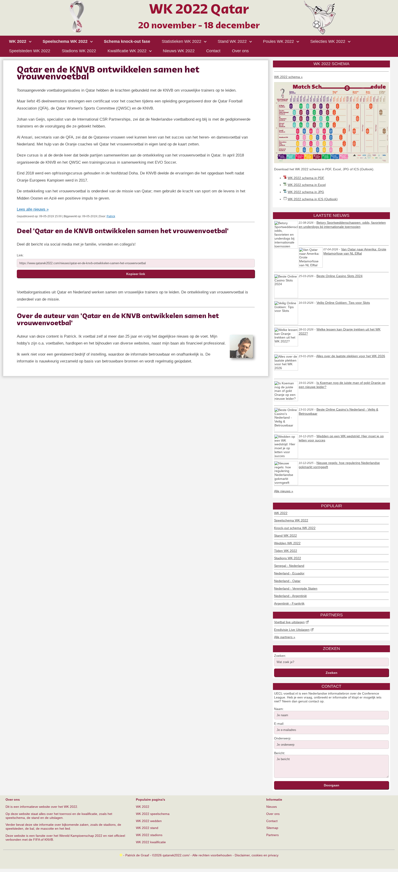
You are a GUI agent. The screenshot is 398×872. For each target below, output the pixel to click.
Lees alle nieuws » (33, 209)
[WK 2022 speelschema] (331, 162)
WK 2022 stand (147, 828)
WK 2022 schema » (288, 77)
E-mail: (279, 723)
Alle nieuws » (283, 491)
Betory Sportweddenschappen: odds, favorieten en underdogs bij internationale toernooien (342, 225)
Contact (272, 821)
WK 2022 (280, 513)
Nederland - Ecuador (289, 573)
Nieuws (271, 806)
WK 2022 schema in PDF (306, 178)
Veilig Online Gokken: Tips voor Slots (343, 302)
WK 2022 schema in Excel (307, 185)
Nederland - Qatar (287, 581)
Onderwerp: (282, 738)
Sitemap (272, 828)
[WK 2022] (199, 33)
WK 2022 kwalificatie (151, 842)
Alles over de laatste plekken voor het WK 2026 (350, 356)
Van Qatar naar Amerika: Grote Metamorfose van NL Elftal (354, 251)
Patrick (111, 216)
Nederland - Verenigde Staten (295, 588)
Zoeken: (280, 656)
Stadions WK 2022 (287, 558)
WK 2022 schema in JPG (306, 192)
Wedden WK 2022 (287, 543)
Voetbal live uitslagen (289, 622)
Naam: (279, 709)
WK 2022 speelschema (153, 814)
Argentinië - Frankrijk (289, 603)
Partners (272, 835)
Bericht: (279, 753)
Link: (20, 255)
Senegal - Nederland (289, 566)
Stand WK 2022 (285, 535)
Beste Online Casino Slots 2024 (339, 276)
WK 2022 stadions (149, 835)
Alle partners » (284, 637)
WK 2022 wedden (149, 821)
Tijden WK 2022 (285, 551)
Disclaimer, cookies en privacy (256, 855)
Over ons (273, 814)
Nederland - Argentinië (290, 596)
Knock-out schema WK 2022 (295, 528)
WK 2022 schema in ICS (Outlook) (313, 199)
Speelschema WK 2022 (291, 520)
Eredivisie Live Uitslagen (292, 630)
